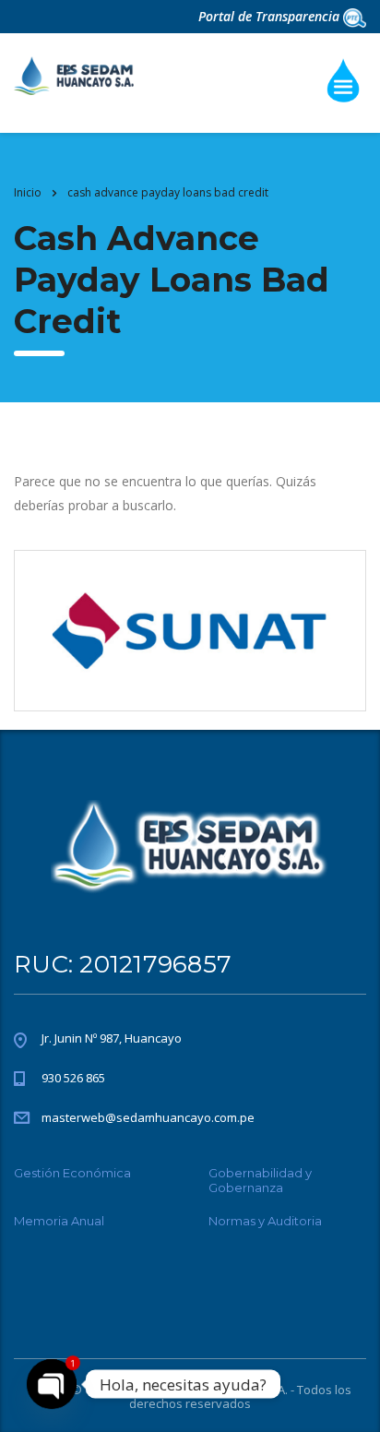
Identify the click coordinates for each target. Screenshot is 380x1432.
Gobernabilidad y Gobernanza (260, 1180)
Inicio (28, 192)
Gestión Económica (72, 1172)
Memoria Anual (59, 1220)
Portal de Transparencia (270, 16)
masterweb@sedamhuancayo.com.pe (148, 1117)
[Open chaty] (52, 1384)
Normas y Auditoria (265, 1220)
